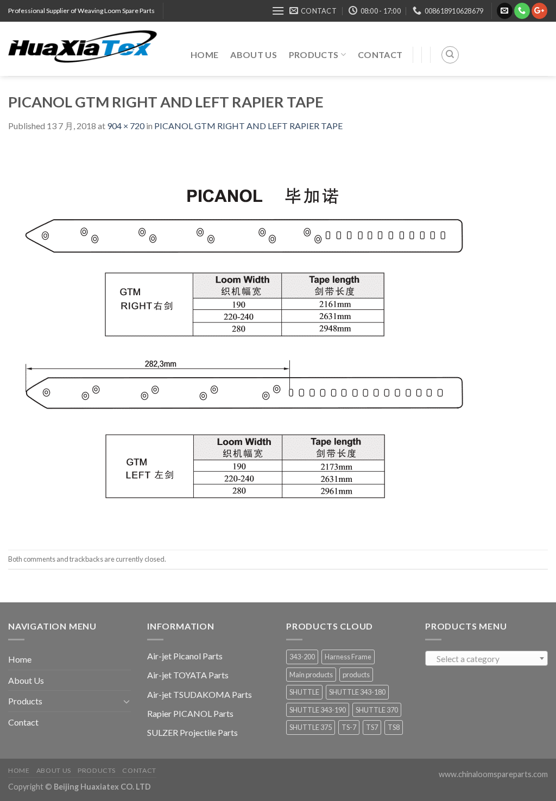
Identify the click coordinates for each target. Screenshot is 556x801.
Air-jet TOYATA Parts (188, 675)
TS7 (372, 727)
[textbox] (486, 658)
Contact (380, 54)
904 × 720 (125, 125)
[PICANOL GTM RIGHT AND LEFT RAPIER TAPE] (253, 340)
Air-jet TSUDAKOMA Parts (199, 694)
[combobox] (486, 658)
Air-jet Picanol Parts (185, 656)
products (356, 674)
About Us (253, 54)
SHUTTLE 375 (310, 727)
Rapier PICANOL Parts (190, 713)
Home (204, 54)
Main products (311, 674)
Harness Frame (348, 656)
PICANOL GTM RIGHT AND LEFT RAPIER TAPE (248, 125)
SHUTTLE (304, 692)
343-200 (302, 656)
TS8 (394, 727)
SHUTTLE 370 (377, 709)
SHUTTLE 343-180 (357, 692)
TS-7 (349, 727)
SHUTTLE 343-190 (317, 709)
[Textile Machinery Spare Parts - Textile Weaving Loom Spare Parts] (91, 49)
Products (314, 54)
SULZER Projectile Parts (192, 732)
